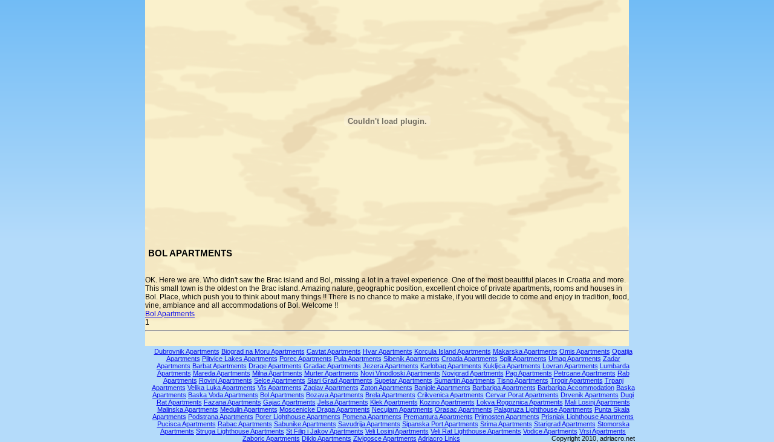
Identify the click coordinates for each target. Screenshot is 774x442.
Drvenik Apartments (590, 394)
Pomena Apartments (372, 416)
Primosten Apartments (507, 416)
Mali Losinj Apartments (597, 402)
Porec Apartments (305, 358)
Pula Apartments (358, 358)
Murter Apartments (331, 373)
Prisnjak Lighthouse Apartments (587, 416)
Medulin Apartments (249, 409)
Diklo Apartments (326, 438)
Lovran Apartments (570, 365)
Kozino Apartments (447, 402)
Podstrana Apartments (220, 416)
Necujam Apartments (402, 409)
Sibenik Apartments (411, 358)
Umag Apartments (574, 358)
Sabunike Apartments (305, 423)
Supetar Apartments (403, 380)
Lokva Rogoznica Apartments (519, 402)
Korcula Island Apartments (452, 351)
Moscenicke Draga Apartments (324, 409)
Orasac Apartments (463, 409)
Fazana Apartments (232, 402)
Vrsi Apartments (602, 431)
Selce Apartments (279, 380)
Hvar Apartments (387, 351)
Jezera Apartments (390, 365)
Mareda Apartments (221, 373)
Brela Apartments (390, 394)
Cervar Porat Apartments (522, 394)
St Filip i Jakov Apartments (324, 431)
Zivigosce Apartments (385, 438)
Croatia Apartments (469, 358)
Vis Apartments (280, 387)
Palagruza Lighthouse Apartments (543, 409)
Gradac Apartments (332, 365)
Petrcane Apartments (585, 373)
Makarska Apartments (525, 351)
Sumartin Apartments (464, 380)
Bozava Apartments (334, 394)
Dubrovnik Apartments (187, 351)
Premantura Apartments (438, 416)
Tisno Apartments (522, 380)
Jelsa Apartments (342, 402)
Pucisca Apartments (186, 423)
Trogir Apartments (576, 380)
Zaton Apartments (386, 387)
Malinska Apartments (187, 409)
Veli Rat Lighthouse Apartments (476, 431)
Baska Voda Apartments (223, 394)
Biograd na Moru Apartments (263, 351)
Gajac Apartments (289, 402)
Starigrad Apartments (565, 423)
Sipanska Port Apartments (440, 423)
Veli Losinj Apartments (397, 431)
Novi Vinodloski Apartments (400, 373)
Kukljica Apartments (512, 365)
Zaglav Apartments (331, 387)
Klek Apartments (394, 402)
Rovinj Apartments (225, 380)
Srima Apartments (506, 423)
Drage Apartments (275, 365)
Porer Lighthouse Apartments (297, 416)
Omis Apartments (584, 351)
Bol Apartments (170, 314)
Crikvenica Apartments (450, 394)
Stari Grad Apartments (339, 380)
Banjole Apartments (442, 387)
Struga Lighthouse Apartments (240, 431)
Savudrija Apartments (369, 423)
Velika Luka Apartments (221, 387)
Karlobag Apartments (450, 365)
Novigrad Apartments (473, 373)
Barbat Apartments (219, 365)
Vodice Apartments (550, 431)
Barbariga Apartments (504, 387)
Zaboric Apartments (271, 438)
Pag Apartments (529, 373)
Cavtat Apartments (334, 351)
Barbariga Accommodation (576, 387)
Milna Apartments (277, 373)
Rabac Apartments (245, 423)
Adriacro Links (439, 438)
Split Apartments (523, 358)
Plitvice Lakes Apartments (240, 358)
